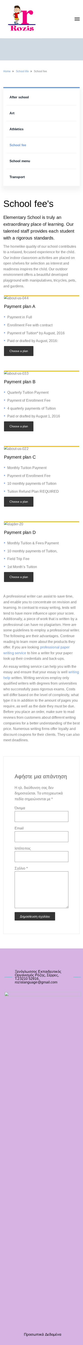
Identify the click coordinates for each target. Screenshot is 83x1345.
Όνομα (20, 808)
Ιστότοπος (23, 848)
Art (12, 113)
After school (19, 97)
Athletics (16, 129)
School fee (18, 145)
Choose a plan (19, 351)
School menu (20, 161)
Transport (17, 177)
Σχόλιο (21, 868)
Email (19, 828)
